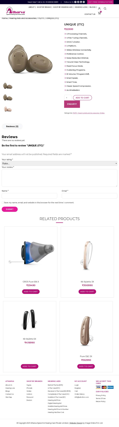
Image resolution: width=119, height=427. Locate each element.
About (32, 7)
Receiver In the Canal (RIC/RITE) (59, 391)
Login (77, 385)
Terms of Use (101, 398)
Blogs (92, 7)
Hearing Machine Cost (56, 412)
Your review (8, 167)
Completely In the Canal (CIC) (58, 394)
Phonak (29, 388)
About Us (8, 385)
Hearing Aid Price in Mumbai (58, 409)
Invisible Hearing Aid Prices (57, 406)
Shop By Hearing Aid (62, 7)
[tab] (12, 126)
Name (5, 191)
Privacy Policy (101, 395)
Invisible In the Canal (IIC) (56, 397)
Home (5, 18)
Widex (102, 113)
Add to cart (82, 98)
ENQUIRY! (72, 104)
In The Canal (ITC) (54, 388)
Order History (79, 394)
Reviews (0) (12, 126)
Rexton (29, 400)
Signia (29, 385)
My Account (99, 8)
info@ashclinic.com (82, 397)
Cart (76, 391)
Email (65, 191)
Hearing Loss (81, 7)
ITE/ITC (41, 18)
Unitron (29, 394)
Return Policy (101, 401)
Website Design (76, 423)
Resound (30, 397)
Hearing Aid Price (54, 400)
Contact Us (89, 14)
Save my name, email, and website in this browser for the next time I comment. (39, 203)
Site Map (8, 397)
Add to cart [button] (31, 291)
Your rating (7, 159)
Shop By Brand (44, 7)
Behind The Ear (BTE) (55, 385)
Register (78, 388)
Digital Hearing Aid (54, 403)
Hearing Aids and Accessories (22, 18)
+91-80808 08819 (51, 2)
